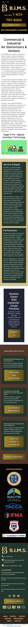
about (9, 621)
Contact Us (14, 333)
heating (22, 616)
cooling (8, 619)
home (5, 616)
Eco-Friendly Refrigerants (14, 409)
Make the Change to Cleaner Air (14, 442)
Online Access (10, 625)
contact (18, 621)
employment (18, 619)
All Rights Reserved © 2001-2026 (20, 625)
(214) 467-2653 (9, 556)
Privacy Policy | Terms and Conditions (14, 626)
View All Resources (14, 457)
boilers (13, 616)
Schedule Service (14, 25)
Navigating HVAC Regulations (14, 375)
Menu (4, 2)
